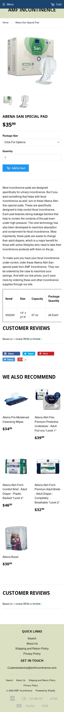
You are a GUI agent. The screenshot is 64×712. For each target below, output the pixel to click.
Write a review (31, 339)
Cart (58, 4)
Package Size (10, 135)
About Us (32, 643)
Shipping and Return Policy (32, 648)
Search (32, 638)
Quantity (8, 151)
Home (5, 22)
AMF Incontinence (32, 9)
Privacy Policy (32, 654)
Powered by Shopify (45, 690)
